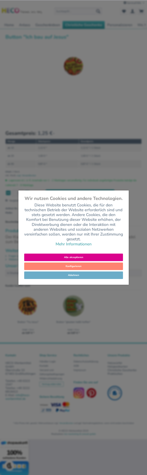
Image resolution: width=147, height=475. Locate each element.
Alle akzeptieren (73, 257)
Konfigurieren (73, 266)
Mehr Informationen (74, 244)
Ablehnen (73, 275)
